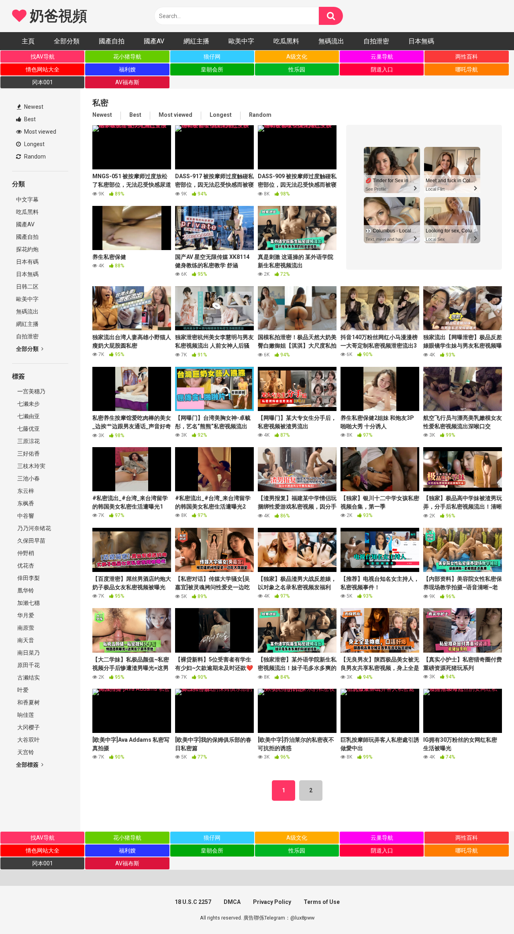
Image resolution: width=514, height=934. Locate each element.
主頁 (28, 41)
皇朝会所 (212, 69)
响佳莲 (25, 715)
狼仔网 (212, 56)
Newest (33, 107)
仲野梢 (25, 553)
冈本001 (42, 82)
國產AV (154, 41)
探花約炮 (27, 249)
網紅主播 (196, 41)
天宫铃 (25, 752)
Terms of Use (322, 902)
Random (34, 156)
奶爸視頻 (57, 16)
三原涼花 (28, 441)
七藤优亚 (28, 428)
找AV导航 (43, 56)
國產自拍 (111, 41)
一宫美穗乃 (30, 391)
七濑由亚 (28, 416)
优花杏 (25, 565)
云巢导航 (382, 56)
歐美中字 (241, 41)
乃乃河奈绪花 (33, 528)
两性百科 (466, 56)
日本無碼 (421, 41)
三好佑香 (28, 453)
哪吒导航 (466, 69)
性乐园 (296, 69)
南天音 (25, 640)
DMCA (232, 902)
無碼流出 (331, 41)
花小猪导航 (127, 56)
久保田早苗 (30, 540)
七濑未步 (28, 404)
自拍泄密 (376, 41)
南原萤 (25, 628)
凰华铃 (25, 590)
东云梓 (25, 491)
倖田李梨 (28, 578)
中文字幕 (27, 199)
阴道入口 (382, 69)
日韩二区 (27, 286)
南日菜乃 (28, 652)
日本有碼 (27, 261)
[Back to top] (487, 909)
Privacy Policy (272, 902)
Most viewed (39, 131)
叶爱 (22, 690)
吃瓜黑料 (286, 41)
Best (29, 119)
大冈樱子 (28, 727)
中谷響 (25, 516)
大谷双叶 (28, 740)
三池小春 (28, 478)
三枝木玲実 (30, 466)
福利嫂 (127, 69)
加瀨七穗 (28, 603)
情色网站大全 (42, 69)
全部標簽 (28, 764)
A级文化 (296, 56)
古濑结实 (28, 677)
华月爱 (25, 615)
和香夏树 (28, 702)
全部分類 (67, 41)
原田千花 (28, 665)
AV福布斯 (127, 82)
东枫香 (25, 503)
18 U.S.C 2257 (193, 902)
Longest (34, 144)
